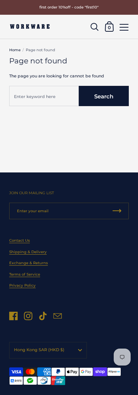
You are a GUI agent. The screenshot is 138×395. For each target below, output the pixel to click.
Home (15, 50)
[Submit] (117, 211)
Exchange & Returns (28, 263)
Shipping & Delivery (28, 251)
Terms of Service (24, 274)
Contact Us (19, 240)
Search (103, 96)
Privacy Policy (22, 285)
